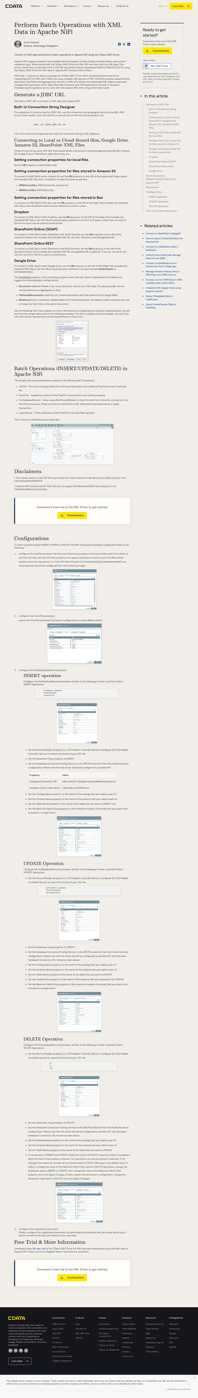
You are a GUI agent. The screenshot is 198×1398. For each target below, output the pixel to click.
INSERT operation (158, 196)
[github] (21, 1351)
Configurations (154, 192)
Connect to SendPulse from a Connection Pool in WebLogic (161, 265)
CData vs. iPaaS (106, 1345)
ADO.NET (56, 1333)
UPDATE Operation (159, 201)
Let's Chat (177, 6)
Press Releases (129, 1328)
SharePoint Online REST (161, 166)
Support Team (53, 1251)
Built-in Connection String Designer (162, 111)
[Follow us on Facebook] (119, 44)
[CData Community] (26, 1351)
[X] (16, 1351)
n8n (171, 1342)
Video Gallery (152, 1351)
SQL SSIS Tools (82, 1333)
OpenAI (172, 1347)
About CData (128, 1324)
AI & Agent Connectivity (105, 1335)
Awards (125, 1338)
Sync (78, 1324)
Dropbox (153, 156)
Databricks (174, 1328)
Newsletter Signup (154, 1342)
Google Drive (155, 171)
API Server (57, 1342)
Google (172, 1333)
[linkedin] (10, 1351)
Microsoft (173, 1338)
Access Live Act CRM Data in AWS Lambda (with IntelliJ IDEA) (164, 281)
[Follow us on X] (124, 44)
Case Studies (152, 1328)
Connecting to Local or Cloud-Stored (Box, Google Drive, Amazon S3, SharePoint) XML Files (165, 122)
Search (162, 6)
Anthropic (174, 1324)
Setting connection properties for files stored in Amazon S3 (165, 142)
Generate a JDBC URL (157, 104)
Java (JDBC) (58, 1328)
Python (55, 1338)
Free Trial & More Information (161, 210)
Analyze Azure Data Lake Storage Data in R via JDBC (163, 257)
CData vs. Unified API (109, 1350)
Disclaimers (152, 187)
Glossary (150, 1347)
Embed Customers (108, 1340)
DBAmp (79, 1338)
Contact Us (127, 1356)
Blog (148, 1333)
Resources (151, 1338)
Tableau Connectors (61, 1360)
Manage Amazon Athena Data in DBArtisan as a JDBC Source (163, 273)
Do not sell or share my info (178, 1389)
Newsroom (127, 1333)
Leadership (127, 1342)
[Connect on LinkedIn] (128, 44)
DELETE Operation (158, 206)
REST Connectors (60, 1347)
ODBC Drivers (59, 1324)
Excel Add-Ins (59, 1351)
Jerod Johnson (31, 42)
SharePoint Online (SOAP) (162, 161)
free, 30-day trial (36, 1248)
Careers (126, 1351)
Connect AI (81, 1328)
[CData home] (16, 6)
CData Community (155, 1324)
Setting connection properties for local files (165, 134)
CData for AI (122, 6)
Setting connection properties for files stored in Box (165, 150)
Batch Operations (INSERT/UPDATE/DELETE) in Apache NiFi (161, 179)
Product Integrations (109, 1328)
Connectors (104, 1324)
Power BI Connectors (62, 1356)
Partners (126, 1347)
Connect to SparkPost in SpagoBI (163, 233)
